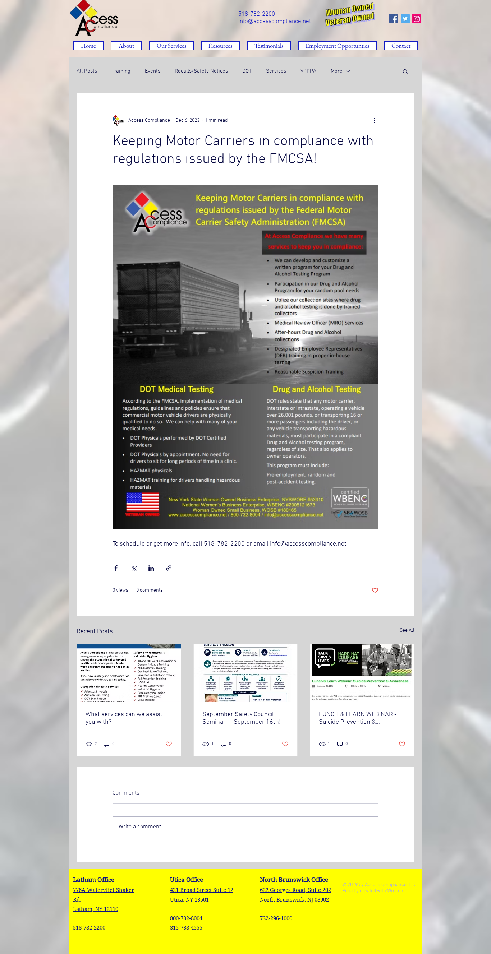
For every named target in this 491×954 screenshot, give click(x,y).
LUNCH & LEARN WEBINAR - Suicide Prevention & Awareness (358, 718)
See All (407, 630)
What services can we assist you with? (124, 718)
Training (120, 71)
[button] (220, 45)
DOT (247, 71)
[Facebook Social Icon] (393, 18)
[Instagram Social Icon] (416, 18)
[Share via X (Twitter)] (133, 568)
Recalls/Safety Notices (201, 71)
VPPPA (308, 71)
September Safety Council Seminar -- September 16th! (241, 718)
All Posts (87, 71)
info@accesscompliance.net (274, 21)
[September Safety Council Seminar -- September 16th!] (246, 673)
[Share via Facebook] (116, 568)
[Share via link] (168, 568)
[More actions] (374, 120)
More (337, 71)
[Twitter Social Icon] (405, 18)
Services (276, 71)
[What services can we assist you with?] (129, 673)
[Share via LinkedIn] (151, 568)
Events (152, 71)
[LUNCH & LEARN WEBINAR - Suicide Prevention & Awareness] (362, 673)
